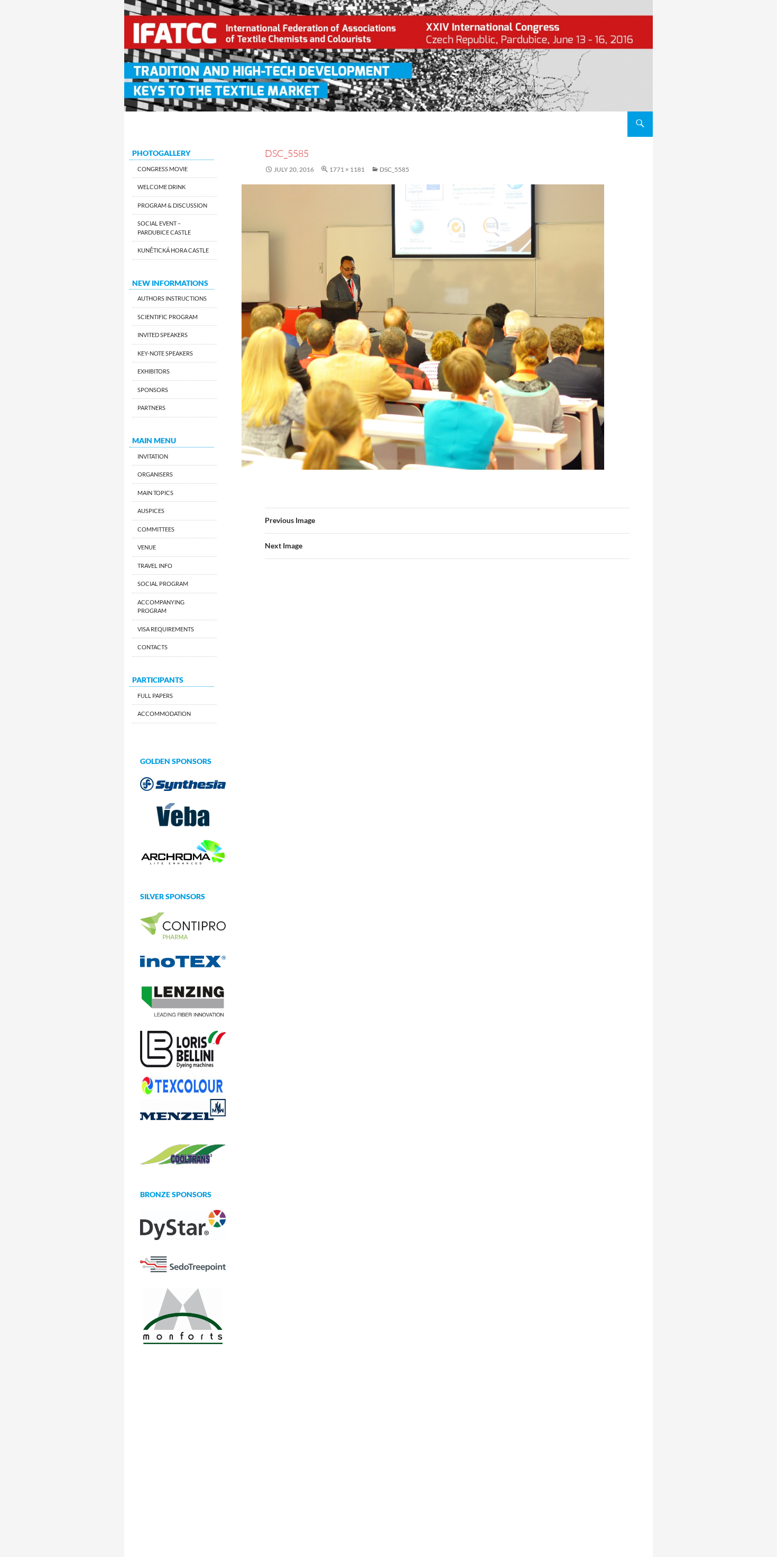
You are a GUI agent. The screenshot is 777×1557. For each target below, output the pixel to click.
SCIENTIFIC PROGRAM (167, 316)
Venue (146, 547)
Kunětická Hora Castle (173, 250)
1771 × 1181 (347, 169)
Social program (162, 583)
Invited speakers (162, 334)
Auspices (150, 510)
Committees (155, 529)
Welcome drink (161, 186)
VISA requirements (165, 629)
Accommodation (164, 713)
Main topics (155, 492)
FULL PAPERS (155, 695)
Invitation (152, 456)
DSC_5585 (394, 169)
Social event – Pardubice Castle (164, 228)
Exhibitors (153, 371)
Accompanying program (160, 606)
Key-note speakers (165, 353)
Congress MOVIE (162, 168)
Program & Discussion (172, 205)
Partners (151, 407)
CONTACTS (152, 647)
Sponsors (152, 389)
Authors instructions (172, 298)
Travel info (154, 565)
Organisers (155, 474)
